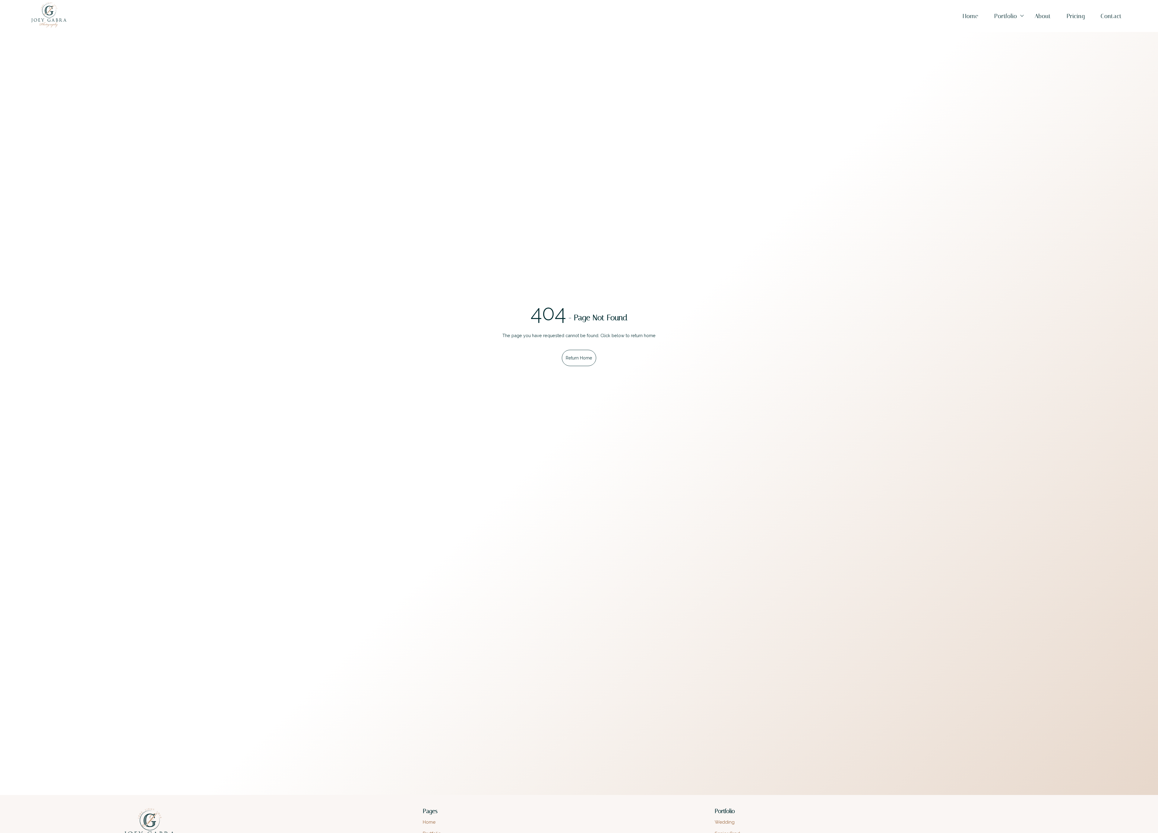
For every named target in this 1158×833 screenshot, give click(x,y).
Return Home (579, 357)
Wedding (725, 822)
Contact (1111, 16)
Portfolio (1005, 16)
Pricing (1076, 16)
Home (971, 16)
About (1043, 16)
